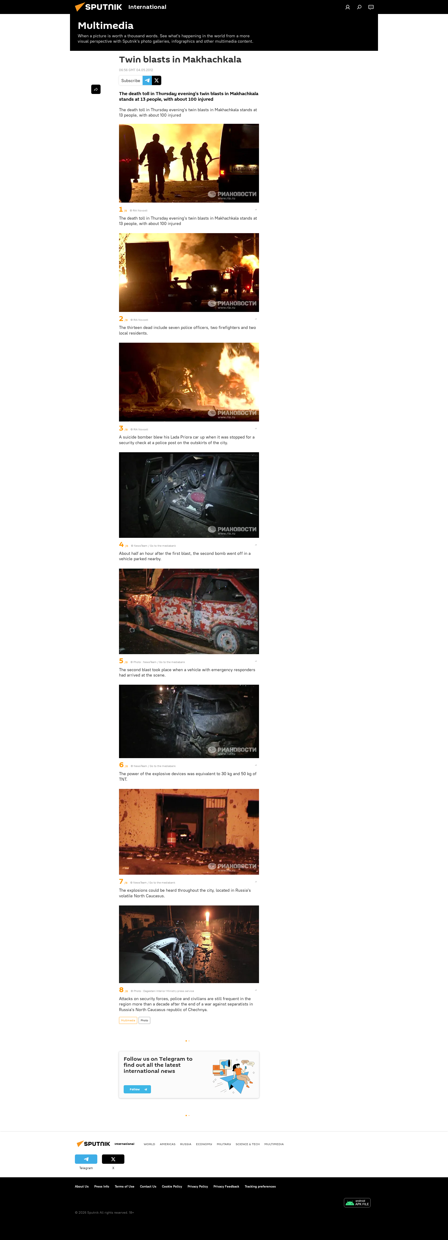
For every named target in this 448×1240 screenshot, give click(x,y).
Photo (144, 1020)
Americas (167, 1144)
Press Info (101, 1186)
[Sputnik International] (100, 13)
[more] (256, 210)
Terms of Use (124, 1186)
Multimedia (128, 1020)
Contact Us (148, 1186)
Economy (204, 1144)
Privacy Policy (198, 1186)
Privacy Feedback (226, 1186)
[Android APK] (357, 1203)
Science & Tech (248, 1144)
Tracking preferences (260, 1186)
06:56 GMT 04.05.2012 (136, 70)
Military (224, 1144)
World (149, 1144)
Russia (185, 1144)
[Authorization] (347, 7)
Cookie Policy (172, 1186)
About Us (82, 1186)
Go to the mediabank (163, 545)
